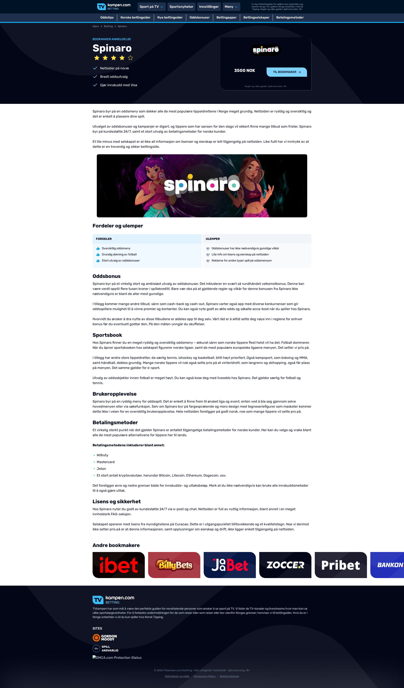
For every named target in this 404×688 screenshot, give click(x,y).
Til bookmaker (284, 72)
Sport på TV (149, 7)
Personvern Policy (205, 676)
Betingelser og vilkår (177, 676)
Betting (108, 26)
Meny (229, 7)
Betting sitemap (229, 676)
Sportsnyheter (181, 7)
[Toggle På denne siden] (395, 679)
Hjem (96, 26)
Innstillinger (209, 7)
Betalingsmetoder (290, 17)
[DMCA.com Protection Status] (117, 657)
